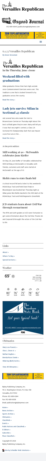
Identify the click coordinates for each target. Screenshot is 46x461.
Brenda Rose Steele (10, 357)
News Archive (7, 410)
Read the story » (9, 100)
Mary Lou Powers (9, 347)
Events (4, 423)
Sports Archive (7, 414)
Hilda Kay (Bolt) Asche (11, 361)
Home (4, 407)
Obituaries (6, 417)
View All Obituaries (10, 367)
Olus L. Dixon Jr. (9, 350)
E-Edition (5, 429)
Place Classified (8, 436)
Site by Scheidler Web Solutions (16, 450)
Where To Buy (8, 256)
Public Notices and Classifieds (13, 426)
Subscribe (6, 433)
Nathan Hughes (8, 354)
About (5, 252)
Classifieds (6, 420)
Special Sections (9, 260)
